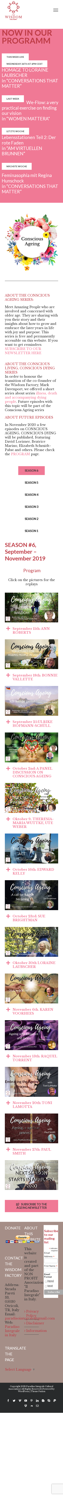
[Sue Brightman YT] (31, 882)
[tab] (31, 630)
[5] (31, 641)
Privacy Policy (31, 1314)
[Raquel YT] (31, 1022)
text (50, 1286)
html (50, 1281)
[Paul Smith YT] (31, 1116)
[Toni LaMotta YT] (31, 1069)
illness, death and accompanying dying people (31, 397)
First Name (50, 1266)
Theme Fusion (38, 1391)
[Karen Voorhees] (31, 976)
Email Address (49, 1255)
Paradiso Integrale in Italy (12, 1331)
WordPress (23, 1391)
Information (31, 1331)
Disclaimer (31, 1323)
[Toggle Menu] (55, 10)
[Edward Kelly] (31, 836)
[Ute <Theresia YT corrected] (31, 785)
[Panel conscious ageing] (31, 734)
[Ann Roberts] (31, 595)
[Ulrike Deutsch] (31, 688)
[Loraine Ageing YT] (31, 929)
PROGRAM (21, 454)
